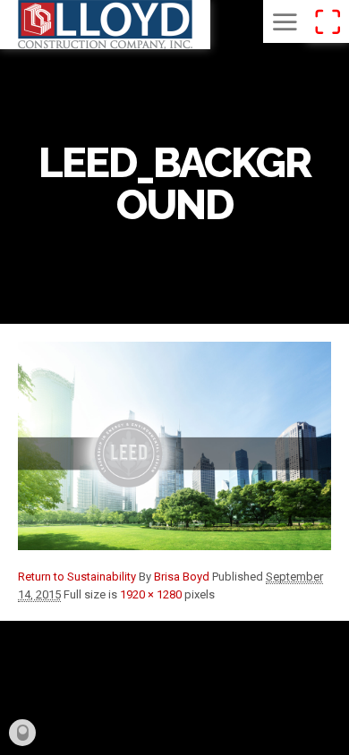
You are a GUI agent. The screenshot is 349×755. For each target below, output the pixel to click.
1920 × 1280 (151, 594)
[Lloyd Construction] (105, 24)
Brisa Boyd (181, 576)
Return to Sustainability (77, 576)
